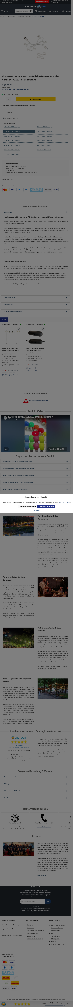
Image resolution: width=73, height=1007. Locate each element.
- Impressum (36, 510)
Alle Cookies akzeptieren (46, 506)
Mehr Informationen (64, 502)
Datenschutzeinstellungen (28, 506)
